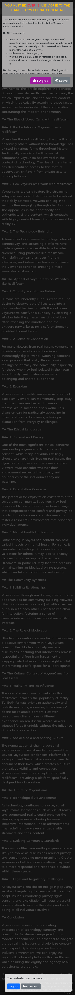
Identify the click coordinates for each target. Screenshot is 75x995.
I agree (13, 986)
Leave (63, 80)
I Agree (42, 80)
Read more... (31, 986)
